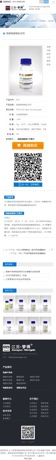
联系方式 (45, 416)
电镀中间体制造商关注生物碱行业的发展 (23, 272)
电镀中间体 (45, 450)
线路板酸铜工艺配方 (26, 139)
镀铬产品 (20, 380)
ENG (41, 2)
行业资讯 (6, 406)
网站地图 (28, 459)
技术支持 (6, 415)
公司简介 (33, 403)
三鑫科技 (40, 456)
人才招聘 (33, 416)
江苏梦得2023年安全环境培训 (18, 279)
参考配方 (6, 418)
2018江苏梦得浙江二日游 (16, 275)
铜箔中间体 (35, 380)
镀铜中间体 (7, 377)
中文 (46, 2)
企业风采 (33, 410)
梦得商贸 (45, 410)
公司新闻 (6, 403)
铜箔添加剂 (21, 383)
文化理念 (33, 406)
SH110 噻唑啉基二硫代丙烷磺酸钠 (30, 250)
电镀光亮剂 (7, 383)
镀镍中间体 (35, 377)
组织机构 (45, 406)
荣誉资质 (45, 403)
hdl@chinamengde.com (18, 357)
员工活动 (33, 413)
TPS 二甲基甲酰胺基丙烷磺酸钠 (31, 253)
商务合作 (45, 413)
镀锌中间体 (7, 380)
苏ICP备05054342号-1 (37, 453)
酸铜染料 (20, 377)
